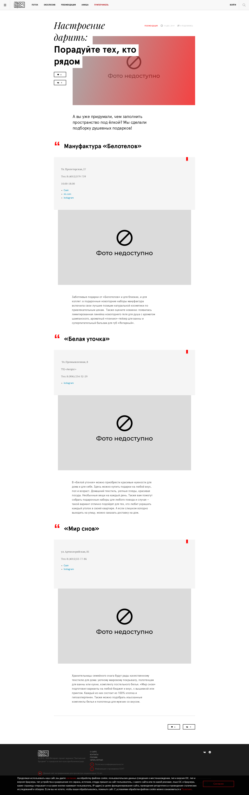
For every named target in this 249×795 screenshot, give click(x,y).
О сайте (93, 752)
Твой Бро (19, 5)
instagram (69, 198)
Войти (233, 5)
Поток (35, 5)
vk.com (67, 194)
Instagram (69, 569)
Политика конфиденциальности (109, 764)
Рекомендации (68, 5)
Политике (186, 789)
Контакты (94, 754)
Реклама (93, 757)
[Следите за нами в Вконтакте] (204, 752)
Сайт (66, 190)
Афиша (85, 5)
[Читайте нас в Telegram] (210, 752)
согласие (71, 778)
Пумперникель (101, 5)
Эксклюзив (49, 5)
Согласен (218, 784)
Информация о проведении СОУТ (109, 769)
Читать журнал (96, 760)
